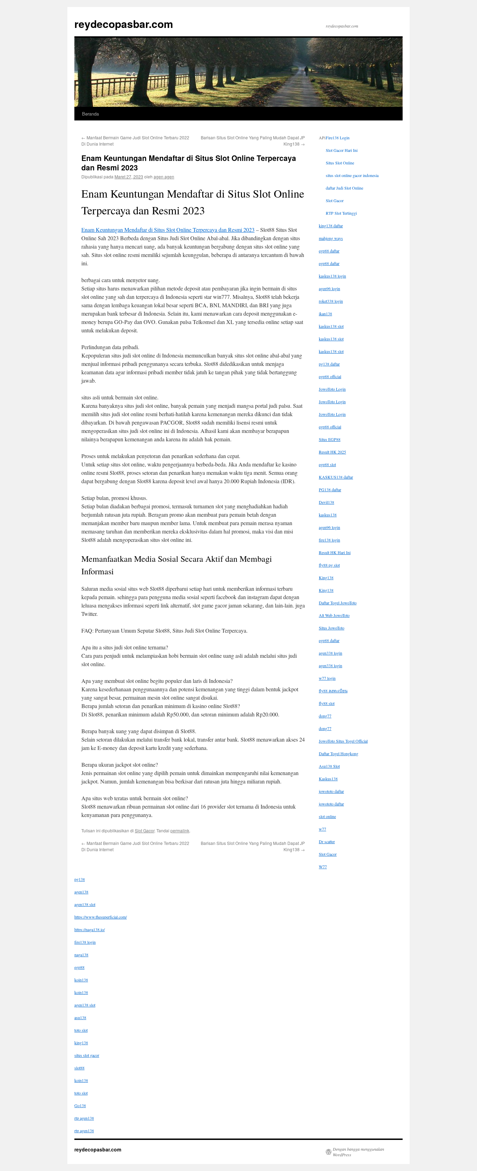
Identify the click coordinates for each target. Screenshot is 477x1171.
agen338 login (330, 653)
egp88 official (330, 376)
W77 (323, 866)
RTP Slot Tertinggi (341, 213)
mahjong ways (331, 238)
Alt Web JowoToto (334, 615)
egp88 (79, 967)
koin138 (81, 979)
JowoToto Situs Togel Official (343, 741)
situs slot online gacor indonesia (352, 175)
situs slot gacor (86, 1055)
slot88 (79, 1067)
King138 (326, 577)
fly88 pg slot (329, 565)
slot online (327, 816)
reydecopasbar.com (123, 23)
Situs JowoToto (331, 628)
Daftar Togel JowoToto (338, 602)
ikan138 (325, 313)
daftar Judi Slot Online (344, 188)
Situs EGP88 (329, 439)
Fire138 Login (338, 137)
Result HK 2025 (332, 452)
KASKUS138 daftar (336, 477)
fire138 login (329, 540)
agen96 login (329, 288)
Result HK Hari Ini (335, 552)
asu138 (80, 1017)
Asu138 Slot (329, 766)
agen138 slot (84, 904)
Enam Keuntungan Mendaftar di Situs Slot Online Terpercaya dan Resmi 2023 (168, 229)
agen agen (164, 176)
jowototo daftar (331, 791)
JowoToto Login (332, 389)
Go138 (80, 1105)
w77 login (327, 678)
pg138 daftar (329, 364)
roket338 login (331, 301)
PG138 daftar (330, 489)
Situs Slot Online (340, 162)
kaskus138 (328, 514)
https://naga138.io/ (89, 929)
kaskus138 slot (331, 326)
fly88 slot (327, 703)
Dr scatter (327, 841)
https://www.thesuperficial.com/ (100, 917)
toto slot (81, 1030)
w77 (322, 829)
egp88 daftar (329, 250)
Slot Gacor (144, 830)
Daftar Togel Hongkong (338, 753)
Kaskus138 (328, 778)
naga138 (81, 954)
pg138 (79, 879)
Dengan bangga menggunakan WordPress (358, 1151)
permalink (179, 830)
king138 (81, 1042)
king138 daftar (331, 225)
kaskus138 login (332, 276)
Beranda (90, 113)
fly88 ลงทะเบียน (333, 690)
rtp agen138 (84, 1118)
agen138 (81, 891)
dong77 (325, 716)
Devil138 (326, 502)
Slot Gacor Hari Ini (342, 150)
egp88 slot (327, 464)
